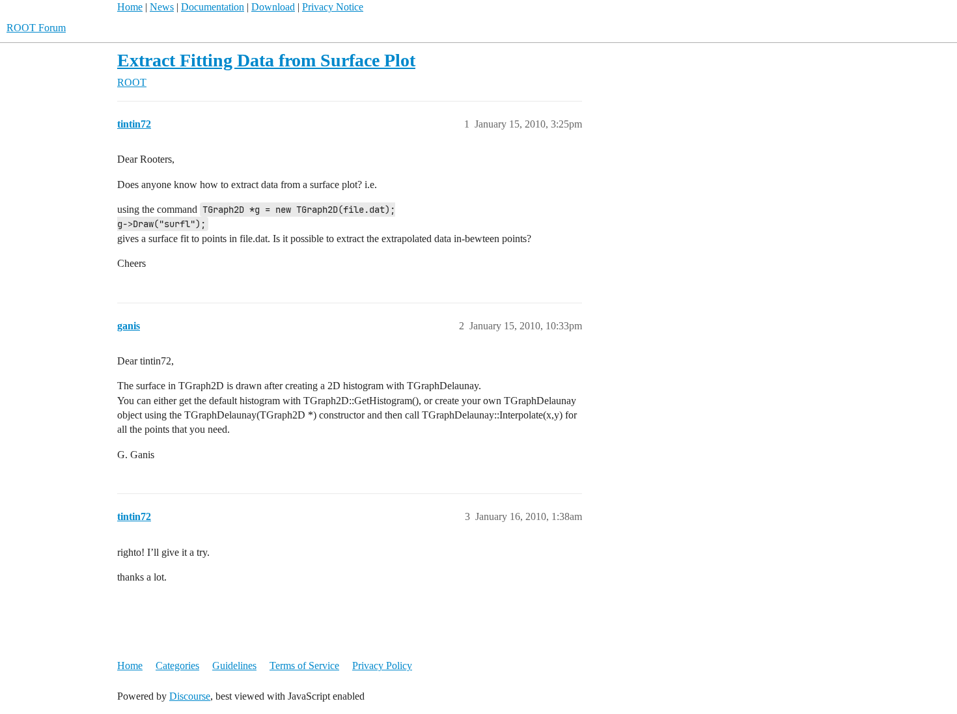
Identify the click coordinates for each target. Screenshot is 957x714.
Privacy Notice (332, 6)
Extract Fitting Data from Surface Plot (266, 60)
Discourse (189, 696)
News (162, 6)
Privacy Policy (382, 665)
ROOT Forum (36, 27)
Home (130, 6)
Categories (177, 665)
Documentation (212, 6)
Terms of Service (304, 665)
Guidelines (234, 665)
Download (273, 6)
